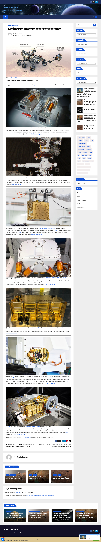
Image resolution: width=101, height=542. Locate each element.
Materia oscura (86, 161)
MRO (92, 161)
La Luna (89, 158)
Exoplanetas (88, 149)
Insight (90, 152)
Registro (34, 17)
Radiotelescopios (81, 167)
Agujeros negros (81, 137)
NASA (11, 77)
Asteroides (80, 140)
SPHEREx (80, 170)
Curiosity (86, 140)
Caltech (16, 77)
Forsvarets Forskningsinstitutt (64, 327)
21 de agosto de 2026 (36, 517)
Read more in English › (16, 184)
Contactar (13, 17)
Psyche (87, 164)
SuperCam (8, 426)
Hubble (79, 152)
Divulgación (8, 511)
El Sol (92, 140)
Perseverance (15, 25)
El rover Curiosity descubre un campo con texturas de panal (61, 478)
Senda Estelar (10, 7)
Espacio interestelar (82, 143)
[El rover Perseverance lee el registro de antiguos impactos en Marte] (80, 102)
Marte (10, 25)
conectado (18, 492)
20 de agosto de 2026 (59, 517)
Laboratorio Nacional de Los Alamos (32, 426)
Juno (90, 155)
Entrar (42, 17)
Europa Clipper (81, 149)
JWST (79, 158)
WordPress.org (81, 207)
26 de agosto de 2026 (12, 517)
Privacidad (24, 17)
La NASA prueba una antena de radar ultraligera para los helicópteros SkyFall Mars (86, 118)
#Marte (23, 35)
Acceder (79, 196)
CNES (66, 432)
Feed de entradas (81, 200)
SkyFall (82, 511)
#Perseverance (29, 35)
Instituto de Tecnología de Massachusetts (46, 228)
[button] (93, 16)
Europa (88, 146)
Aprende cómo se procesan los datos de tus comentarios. (40, 495)
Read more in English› (36, 234)
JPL (14, 77)
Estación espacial (81, 146)
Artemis (88, 137)
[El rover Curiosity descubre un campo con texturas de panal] (80, 127)
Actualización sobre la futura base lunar (61, 514)
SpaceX (88, 167)
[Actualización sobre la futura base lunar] (80, 110)
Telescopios (86, 170)
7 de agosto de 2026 (83, 517)
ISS (78, 155)
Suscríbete (50, 17)
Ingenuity (85, 152)
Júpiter (84, 158)
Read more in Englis (36, 134)
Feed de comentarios (82, 203)
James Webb (84, 155)
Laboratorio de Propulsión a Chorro (52, 277)
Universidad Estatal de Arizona (31, 127)
